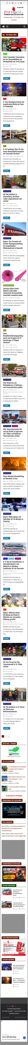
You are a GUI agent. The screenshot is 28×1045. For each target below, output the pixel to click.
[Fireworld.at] (3, 26)
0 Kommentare (14, 64)
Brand (5, 98)
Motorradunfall (6, 526)
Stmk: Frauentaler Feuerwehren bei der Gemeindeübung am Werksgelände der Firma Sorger (14, 59)
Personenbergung (14, 392)
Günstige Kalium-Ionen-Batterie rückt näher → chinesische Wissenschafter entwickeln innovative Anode (13, 291)
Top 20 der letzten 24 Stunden (20, 1011)
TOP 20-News (17, 17)
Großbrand (9, 392)
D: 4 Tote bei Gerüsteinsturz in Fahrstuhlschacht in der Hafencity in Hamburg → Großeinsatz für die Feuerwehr (13, 565)
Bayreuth (5, 253)
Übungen (5, 54)
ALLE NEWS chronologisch (7, 1011)
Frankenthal (6, 111)
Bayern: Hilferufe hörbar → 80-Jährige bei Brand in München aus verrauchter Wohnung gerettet (12, 616)
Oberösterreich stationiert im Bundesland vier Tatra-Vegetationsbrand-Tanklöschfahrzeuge (13, 828)
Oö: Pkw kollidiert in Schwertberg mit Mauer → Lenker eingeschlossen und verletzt (12, 197)
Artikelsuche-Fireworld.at (14, 1013)
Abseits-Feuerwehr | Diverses (9, 285)
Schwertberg (11, 205)
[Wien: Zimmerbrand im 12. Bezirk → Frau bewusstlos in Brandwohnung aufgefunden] (7, 983)
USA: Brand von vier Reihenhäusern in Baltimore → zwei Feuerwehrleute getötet (14, 385)
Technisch (5, 558)
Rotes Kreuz (6, 205)
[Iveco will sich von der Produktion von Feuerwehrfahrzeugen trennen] (7, 894)
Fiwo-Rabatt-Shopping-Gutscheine (14, 1009)
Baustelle (20, 481)
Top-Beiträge (11, 558)
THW (9, 574)
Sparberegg (15, 347)
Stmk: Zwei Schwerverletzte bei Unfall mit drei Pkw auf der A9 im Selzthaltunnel (18, 967)
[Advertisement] (13, 849)
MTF (22, 156)
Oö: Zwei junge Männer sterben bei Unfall (17, 788)
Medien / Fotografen (7, 191)
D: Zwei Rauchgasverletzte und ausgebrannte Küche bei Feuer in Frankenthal (13, 104)
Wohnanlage (10, 253)
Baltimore (5, 392)
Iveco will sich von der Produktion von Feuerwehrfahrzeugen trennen (17, 892)
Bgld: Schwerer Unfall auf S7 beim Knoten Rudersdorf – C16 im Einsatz (16, 779)
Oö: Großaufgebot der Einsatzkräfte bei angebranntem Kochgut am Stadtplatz (17, 769)
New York (13, 440)
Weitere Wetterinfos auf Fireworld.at (14, 756)
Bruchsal (20, 156)
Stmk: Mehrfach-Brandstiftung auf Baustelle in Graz (13, 477)
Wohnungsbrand (14, 253)
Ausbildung (6, 66)
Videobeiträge (15, 426)
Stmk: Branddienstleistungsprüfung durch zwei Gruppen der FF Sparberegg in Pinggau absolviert (13, 338)
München (5, 624)
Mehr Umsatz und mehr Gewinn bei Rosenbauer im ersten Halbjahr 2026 (14, 835)
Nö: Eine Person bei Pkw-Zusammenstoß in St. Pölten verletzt (12, 664)
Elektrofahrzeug (9, 440)
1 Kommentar (14, 714)
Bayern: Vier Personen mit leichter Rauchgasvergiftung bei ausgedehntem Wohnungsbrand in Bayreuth (13, 244)
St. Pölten (6, 671)
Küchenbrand (11, 111)
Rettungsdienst (5, 574)
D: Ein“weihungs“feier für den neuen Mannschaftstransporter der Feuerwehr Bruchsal (13, 151)
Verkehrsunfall (15, 205)
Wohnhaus (21, 392)
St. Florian (6, 716)
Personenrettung (20, 573)
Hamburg (9, 573)
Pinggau (11, 347)
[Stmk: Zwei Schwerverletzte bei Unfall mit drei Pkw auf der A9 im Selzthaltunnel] (7, 969)
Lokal (5, 146)
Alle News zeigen (8, 17)
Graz (22, 481)
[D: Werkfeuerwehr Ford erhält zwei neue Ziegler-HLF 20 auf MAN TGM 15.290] (7, 906)
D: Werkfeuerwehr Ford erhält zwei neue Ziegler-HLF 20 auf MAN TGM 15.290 (19, 904)
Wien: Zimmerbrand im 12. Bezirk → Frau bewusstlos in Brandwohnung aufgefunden (19, 980)
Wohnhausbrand (5, 393)
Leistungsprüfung (7, 347)
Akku (19, 298)
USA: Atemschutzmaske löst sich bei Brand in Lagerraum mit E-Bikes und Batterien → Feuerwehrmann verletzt (13, 432)
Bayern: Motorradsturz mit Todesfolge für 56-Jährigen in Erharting (13, 519)
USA (18, 392)
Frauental (9, 66)
